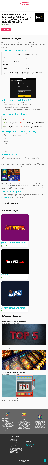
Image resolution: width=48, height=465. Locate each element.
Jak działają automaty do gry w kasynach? (14, 372)
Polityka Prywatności (30, 448)
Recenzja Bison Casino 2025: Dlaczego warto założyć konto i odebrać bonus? (13, 307)
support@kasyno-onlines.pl (30, 445)
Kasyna (14, 8)
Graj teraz (32, 8)
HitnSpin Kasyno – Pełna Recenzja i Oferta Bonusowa (14, 243)
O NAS (11, 453)
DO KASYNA (7, 29)
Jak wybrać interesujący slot (10, 398)
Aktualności (26, 8)
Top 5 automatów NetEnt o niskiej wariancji (14, 347)
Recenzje (19, 8)
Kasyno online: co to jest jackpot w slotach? (14, 321)
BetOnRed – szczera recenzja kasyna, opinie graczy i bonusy (13, 275)
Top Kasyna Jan (7, 323)
